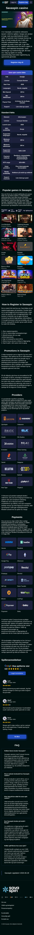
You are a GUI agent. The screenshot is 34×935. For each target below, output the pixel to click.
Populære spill (4, 210)
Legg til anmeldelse (17, 673)
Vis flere (17, 736)
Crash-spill (20, 210)
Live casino (13, 210)
